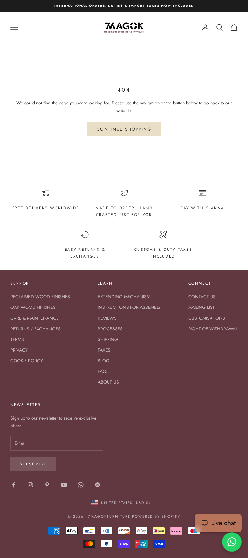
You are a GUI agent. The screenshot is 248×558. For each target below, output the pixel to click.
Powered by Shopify (156, 516)
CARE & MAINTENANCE (34, 318)
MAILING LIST (201, 307)
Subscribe (33, 464)
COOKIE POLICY (26, 360)
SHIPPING (108, 339)
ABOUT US (108, 382)
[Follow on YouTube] (64, 485)
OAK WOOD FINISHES (33, 307)
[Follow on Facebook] (13, 485)
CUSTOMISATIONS (206, 318)
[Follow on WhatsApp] (81, 485)
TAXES (104, 350)
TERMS (17, 339)
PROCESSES (110, 329)
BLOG (103, 360)
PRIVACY (19, 350)
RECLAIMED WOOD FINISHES (40, 296)
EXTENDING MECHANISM (124, 296)
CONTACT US (202, 296)
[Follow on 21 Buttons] (97, 485)
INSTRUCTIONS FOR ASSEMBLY (129, 307)
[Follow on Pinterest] (47, 485)
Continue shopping (124, 129)
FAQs (103, 371)
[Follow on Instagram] (30, 485)
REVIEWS (107, 318)
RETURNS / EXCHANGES (35, 329)
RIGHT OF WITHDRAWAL (213, 329)
